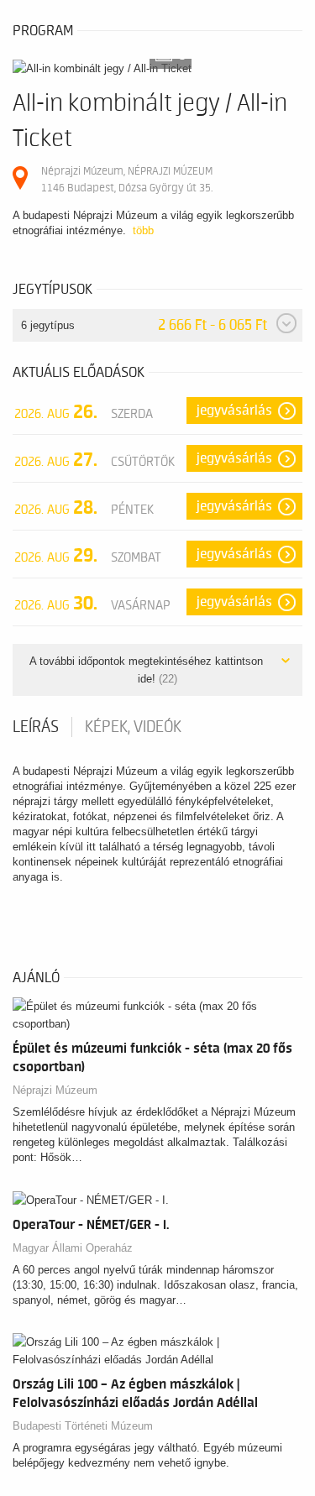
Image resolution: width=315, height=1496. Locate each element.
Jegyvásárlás (234, 410)
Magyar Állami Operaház (73, 1248)
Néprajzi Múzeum (55, 1090)
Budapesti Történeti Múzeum (83, 1426)
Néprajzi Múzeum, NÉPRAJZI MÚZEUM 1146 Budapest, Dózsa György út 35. (127, 179)
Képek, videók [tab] (133, 727)
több (143, 230)
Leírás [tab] (36, 727)
